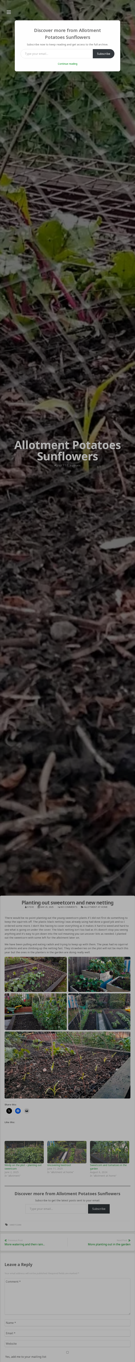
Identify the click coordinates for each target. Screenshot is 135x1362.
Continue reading (67, 63)
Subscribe (103, 54)
